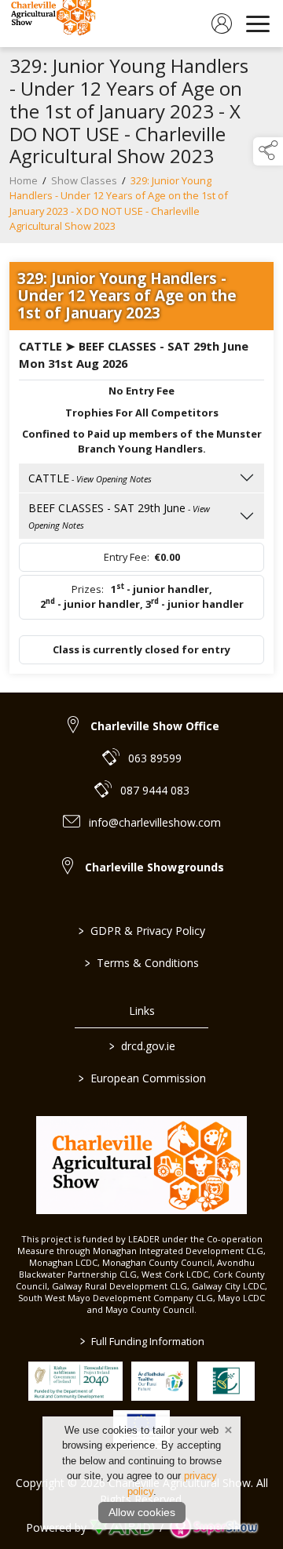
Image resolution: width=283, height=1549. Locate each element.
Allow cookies (141, 1512)
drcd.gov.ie (141, 1046)
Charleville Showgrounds (154, 867)
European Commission (141, 1078)
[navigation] (258, 23)
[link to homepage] (51, 23)
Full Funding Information (141, 1341)
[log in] (221, 23)
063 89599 (155, 758)
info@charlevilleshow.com (155, 822)
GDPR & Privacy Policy (142, 931)
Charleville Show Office (154, 725)
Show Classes (84, 180)
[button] (268, 151)
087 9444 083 (154, 790)
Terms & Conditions (142, 963)
